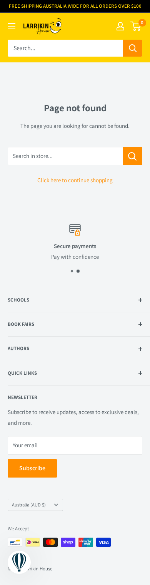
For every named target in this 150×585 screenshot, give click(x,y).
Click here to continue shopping (75, 180)
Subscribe (32, 468)
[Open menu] (11, 26)
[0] (136, 26)
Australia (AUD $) (29, 504)
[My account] (120, 26)
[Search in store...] (132, 156)
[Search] (132, 48)
